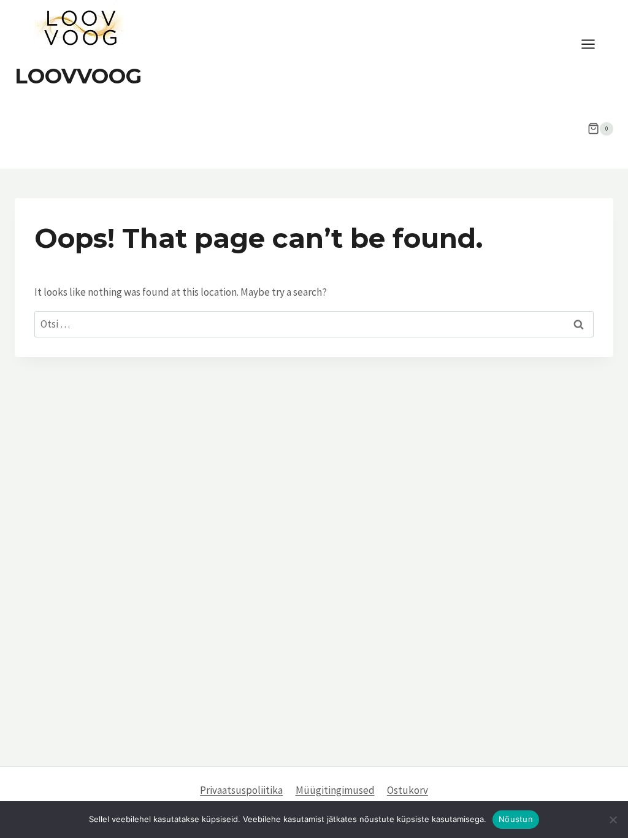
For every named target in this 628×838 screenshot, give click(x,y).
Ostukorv (407, 790)
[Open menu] (594, 44)
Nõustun (516, 819)
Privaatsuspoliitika (241, 790)
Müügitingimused (335, 790)
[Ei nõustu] (613, 819)
